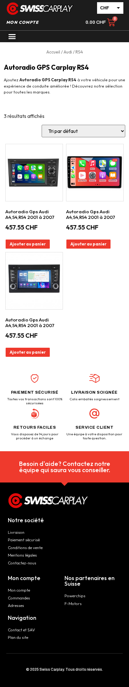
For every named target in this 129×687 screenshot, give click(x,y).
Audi (68, 52)
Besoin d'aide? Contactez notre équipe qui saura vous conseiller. (64, 467)
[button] (12, 37)
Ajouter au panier (28, 243)
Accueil (53, 52)
